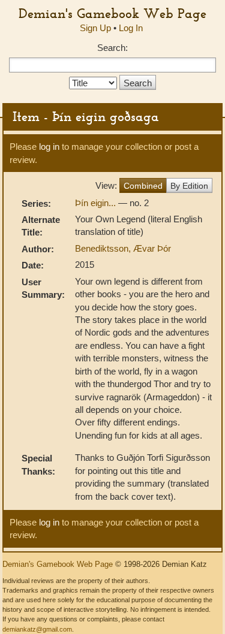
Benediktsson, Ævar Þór (123, 248)
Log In (131, 28)
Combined (143, 186)
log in (49, 146)
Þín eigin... (96, 203)
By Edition (189, 186)
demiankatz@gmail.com (37, 629)
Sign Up (95, 28)
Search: (112, 48)
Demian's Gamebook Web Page (112, 13)
